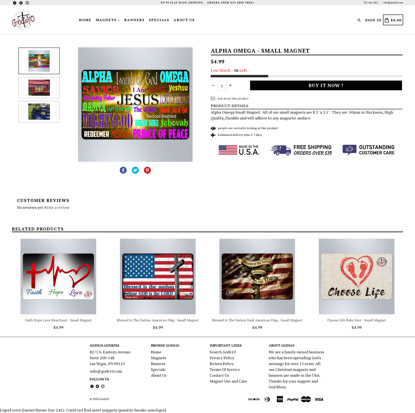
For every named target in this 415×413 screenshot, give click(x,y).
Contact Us (219, 375)
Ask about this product (233, 98)
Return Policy (222, 363)
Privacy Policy (222, 357)
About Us (184, 19)
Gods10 (104, 399)
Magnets (107, 19)
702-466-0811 (370, 2)
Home (85, 19)
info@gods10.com (393, 2)
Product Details (229, 105)
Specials (159, 19)
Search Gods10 (223, 351)
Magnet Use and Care (228, 381)
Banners (134, 19)
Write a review (56, 207)
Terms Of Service (225, 369)
